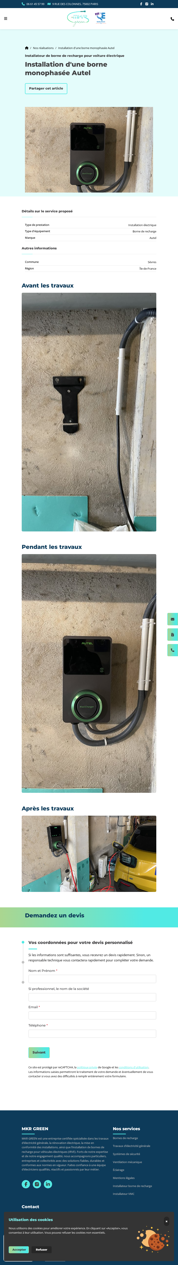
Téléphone (38, 1025)
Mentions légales (124, 1178)
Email (34, 1007)
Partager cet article (46, 88)
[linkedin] (152, 3)
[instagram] (146, 3)
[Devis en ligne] (172, 634)
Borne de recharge (144, 231)
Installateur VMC (123, 1194)
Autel (153, 238)
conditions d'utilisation (133, 1067)
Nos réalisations (43, 48)
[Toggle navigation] (5, 18)
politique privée (87, 1067)
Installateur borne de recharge (132, 1186)
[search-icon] (172, 18)
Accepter (19, 1250)
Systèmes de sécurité (126, 1154)
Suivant (39, 1052)
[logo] (78, 18)
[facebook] (141, 3)
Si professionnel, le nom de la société (58, 989)
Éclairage (118, 1170)
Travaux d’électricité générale (131, 1146)
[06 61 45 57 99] (172, 650)
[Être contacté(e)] (172, 619)
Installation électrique (142, 225)
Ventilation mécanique (127, 1162)
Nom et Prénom (42, 971)
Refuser (41, 1250)
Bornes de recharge (125, 1138)
